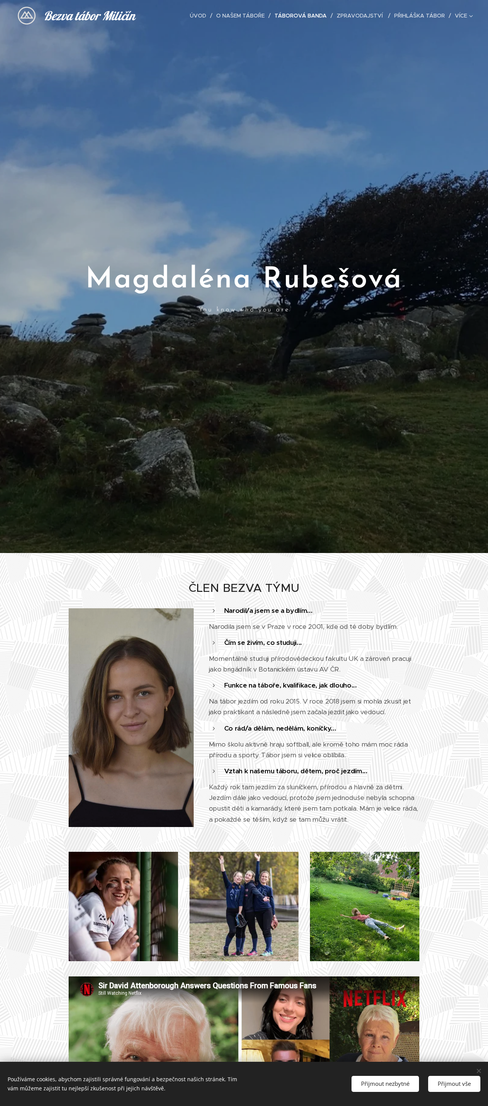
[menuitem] (200, 15)
